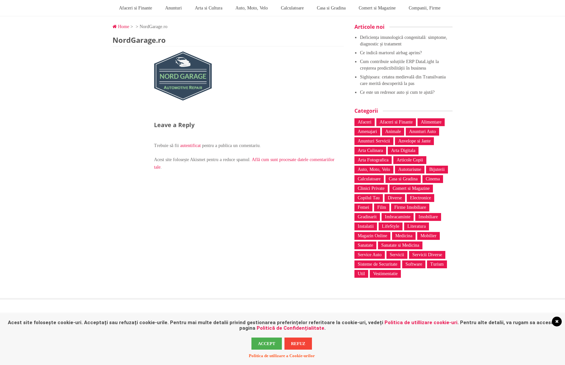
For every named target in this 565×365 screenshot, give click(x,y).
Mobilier (428, 235)
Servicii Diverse (427, 254)
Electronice (420, 197)
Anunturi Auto (422, 131)
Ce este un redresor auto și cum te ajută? (397, 92)
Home (123, 26)
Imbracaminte (397, 216)
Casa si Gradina (331, 8)
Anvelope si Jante (414, 141)
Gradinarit (367, 216)
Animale (393, 131)
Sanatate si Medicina (400, 245)
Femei (363, 207)
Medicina (403, 235)
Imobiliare (428, 216)
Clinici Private (371, 188)
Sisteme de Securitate (377, 264)
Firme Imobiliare (410, 207)
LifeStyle (390, 226)
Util (361, 273)
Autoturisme (409, 169)
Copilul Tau (369, 197)
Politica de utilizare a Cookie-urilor (282, 355)
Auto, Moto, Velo (251, 8)
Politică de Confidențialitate (290, 328)
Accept (266, 343)
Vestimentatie (385, 273)
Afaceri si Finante (135, 8)
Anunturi (173, 8)
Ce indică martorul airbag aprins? (391, 52)
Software (413, 264)
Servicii (397, 254)
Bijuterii (437, 169)
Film (381, 207)
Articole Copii (410, 160)
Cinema (433, 178)
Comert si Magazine (377, 8)
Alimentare (431, 122)
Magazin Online (372, 235)
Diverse (395, 197)
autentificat (190, 145)
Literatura (416, 226)
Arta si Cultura (208, 8)
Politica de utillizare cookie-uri (421, 322)
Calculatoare (292, 8)
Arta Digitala (403, 150)
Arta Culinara (370, 150)
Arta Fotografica (373, 160)
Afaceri (364, 122)
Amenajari (367, 131)
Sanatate (365, 245)
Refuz (298, 343)
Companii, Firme (424, 8)
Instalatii (366, 226)
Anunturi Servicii (374, 141)
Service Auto (370, 254)
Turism (437, 264)
